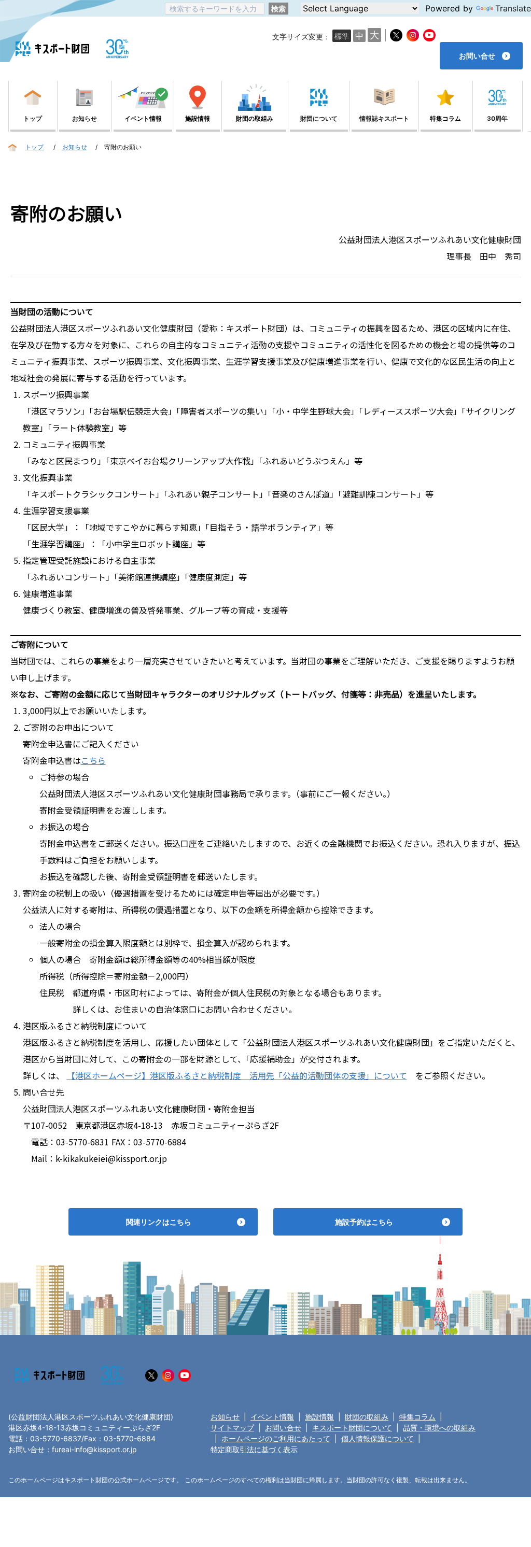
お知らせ (225, 1416)
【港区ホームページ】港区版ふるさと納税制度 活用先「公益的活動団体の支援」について (237, 1075)
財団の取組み (366, 1416)
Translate (513, 8)
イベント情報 (272, 1416)
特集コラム (417, 1416)
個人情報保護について (377, 1438)
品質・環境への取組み (439, 1427)
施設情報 (319, 1416)
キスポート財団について (352, 1427)
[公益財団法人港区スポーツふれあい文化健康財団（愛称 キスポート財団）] (52, 49)
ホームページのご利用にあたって (275, 1438)
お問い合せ (283, 1427)
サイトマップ (232, 1427)
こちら (93, 760)
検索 (278, 8)
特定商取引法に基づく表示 (254, 1449)
